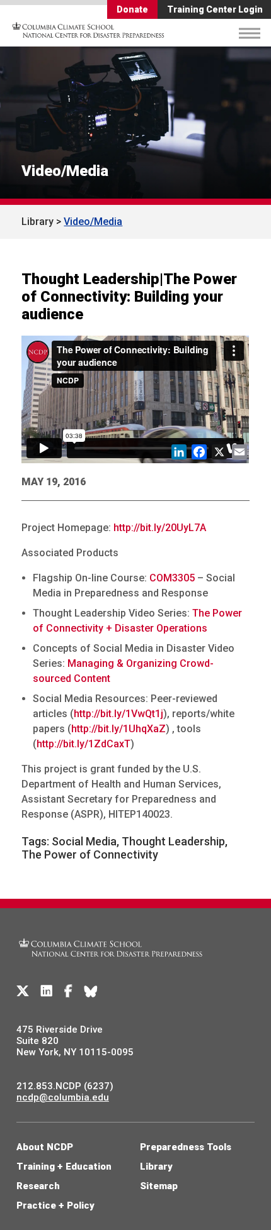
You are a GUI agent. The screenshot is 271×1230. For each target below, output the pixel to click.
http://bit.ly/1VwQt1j (118, 714)
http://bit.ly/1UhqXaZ (118, 729)
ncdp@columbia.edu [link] (62, 1097)
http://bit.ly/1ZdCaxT (83, 744)
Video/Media (64, 171)
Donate (132, 9)
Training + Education (64, 1166)
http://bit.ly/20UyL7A (159, 528)
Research (38, 1186)
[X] (22, 991)
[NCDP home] (110, 964)
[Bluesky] (90, 991)
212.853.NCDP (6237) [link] (64, 1086)
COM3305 (172, 578)
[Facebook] (68, 991)
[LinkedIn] (46, 991)
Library (37, 222)
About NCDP (44, 1147)
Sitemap (159, 1186)
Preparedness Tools (185, 1147)
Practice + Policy (55, 1205)
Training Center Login (215, 9)
